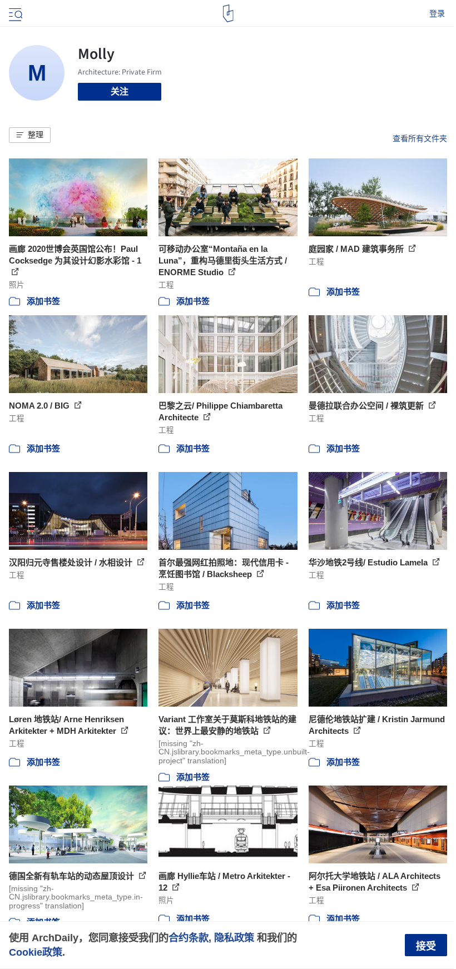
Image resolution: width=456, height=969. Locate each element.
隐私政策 (234, 937)
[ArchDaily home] (228, 13)
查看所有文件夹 (420, 138)
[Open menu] (14, 13)
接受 (426, 946)
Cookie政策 (35, 952)
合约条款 (188, 937)
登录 (437, 13)
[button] (30, 135)
